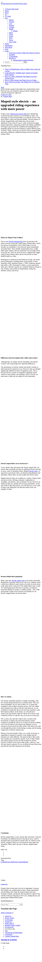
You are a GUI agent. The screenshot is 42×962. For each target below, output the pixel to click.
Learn (7, 51)
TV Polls (8, 16)
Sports (11, 36)
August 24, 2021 (6, 94)
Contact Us (8, 922)
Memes (11, 20)
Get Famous (9, 920)
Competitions (13, 56)
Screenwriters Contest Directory (23, 60)
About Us (8, 916)
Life (6, 18)
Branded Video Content (12, 925)
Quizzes (11, 22)
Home (7, 11)
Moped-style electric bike (18, 114)
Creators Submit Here (12, 936)
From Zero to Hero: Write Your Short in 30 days (24, 53)
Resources (12, 58)
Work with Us (9, 923)
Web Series (8, 47)
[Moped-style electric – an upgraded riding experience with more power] (15, 880)
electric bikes (33, 471)
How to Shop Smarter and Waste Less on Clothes (21, 80)
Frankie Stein (7, 96)
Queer (11, 34)
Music (11, 33)
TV (6, 14)
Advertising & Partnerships (13, 932)
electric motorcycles (18, 580)
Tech (10, 38)
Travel (11, 40)
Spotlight (12, 55)
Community (9, 934)
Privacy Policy (9, 918)
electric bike (9, 862)
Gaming (11, 27)
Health (11, 29)
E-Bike (3, 862)
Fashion (11, 25)
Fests (6, 49)
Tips (6, 931)
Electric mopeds (18, 862)
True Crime (12, 42)
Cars (10, 23)
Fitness (15, 31)
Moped (25, 862)
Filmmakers (8, 45)
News (7, 13)
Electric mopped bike (16, 241)
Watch (7, 44)
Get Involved (9, 927)
